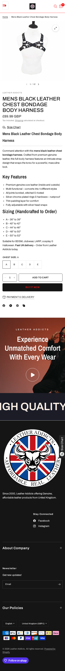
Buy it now (33, 287)
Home (5, 17)
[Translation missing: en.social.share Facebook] (4, 306)
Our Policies (12, 608)
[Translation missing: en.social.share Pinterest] (18, 306)
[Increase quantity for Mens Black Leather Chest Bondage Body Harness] (14, 277)
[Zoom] (55, 28)
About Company (16, 548)
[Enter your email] (59, 584)
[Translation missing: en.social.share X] (11, 306)
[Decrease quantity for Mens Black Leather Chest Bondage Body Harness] (5, 277)
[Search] (55, 6)
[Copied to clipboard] (24, 306)
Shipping (19, 120)
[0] (60, 6)
